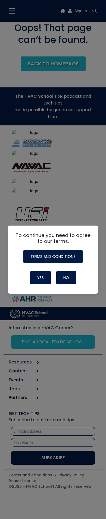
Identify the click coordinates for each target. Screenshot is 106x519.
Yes (40, 277)
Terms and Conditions (53, 256)
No (66, 277)
